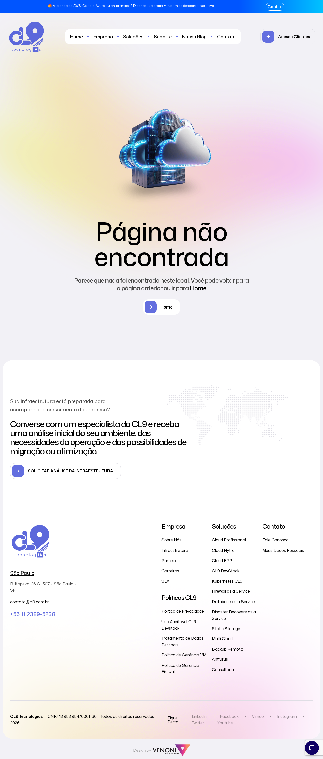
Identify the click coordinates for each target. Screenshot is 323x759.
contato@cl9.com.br (29, 602)
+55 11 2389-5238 (32, 614)
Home (198, 288)
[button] (287, 36)
